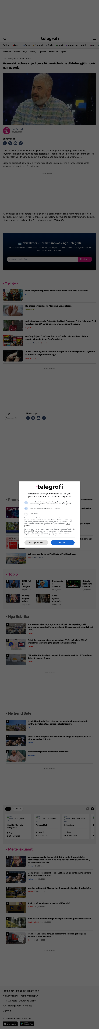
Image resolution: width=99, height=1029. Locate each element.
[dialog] (49, 514)
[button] (49, 514)
